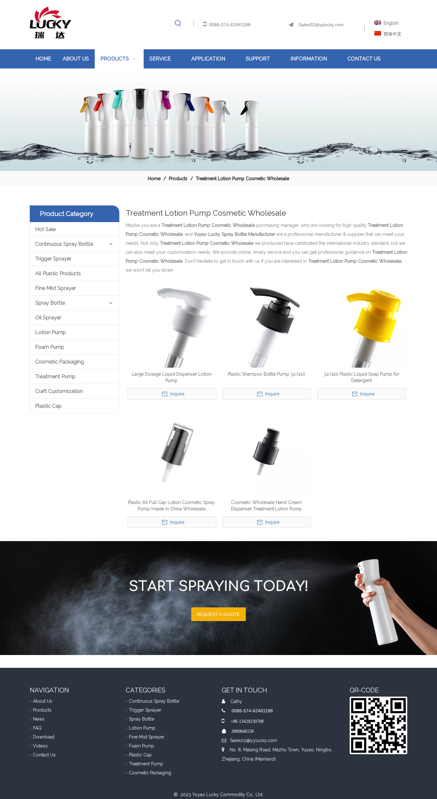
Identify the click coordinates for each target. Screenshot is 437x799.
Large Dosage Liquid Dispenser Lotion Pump (171, 377)
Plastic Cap (48, 406)
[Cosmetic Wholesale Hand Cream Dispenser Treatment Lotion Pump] (267, 451)
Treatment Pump (55, 376)
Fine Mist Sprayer (55, 288)
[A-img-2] (218, 598)
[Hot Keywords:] (178, 23)
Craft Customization (59, 391)
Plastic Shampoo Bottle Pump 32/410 (266, 374)
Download (43, 736)
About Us (42, 701)
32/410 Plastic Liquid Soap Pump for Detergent (361, 377)
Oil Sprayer (48, 318)
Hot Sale (45, 229)
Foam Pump (49, 347)
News (38, 719)
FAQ (37, 728)
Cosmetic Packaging (59, 362)
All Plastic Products (58, 273)
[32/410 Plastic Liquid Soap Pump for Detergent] (361, 337)
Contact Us (44, 754)
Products (42, 710)
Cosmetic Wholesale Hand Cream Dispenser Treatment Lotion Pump (266, 505)
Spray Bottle (50, 303)
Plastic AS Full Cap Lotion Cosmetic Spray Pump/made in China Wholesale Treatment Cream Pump (171, 506)
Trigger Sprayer (53, 259)
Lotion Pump (50, 332)
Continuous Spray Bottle (64, 244)
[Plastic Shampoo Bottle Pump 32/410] (267, 323)
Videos (40, 745)
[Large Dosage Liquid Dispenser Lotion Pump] (172, 335)
